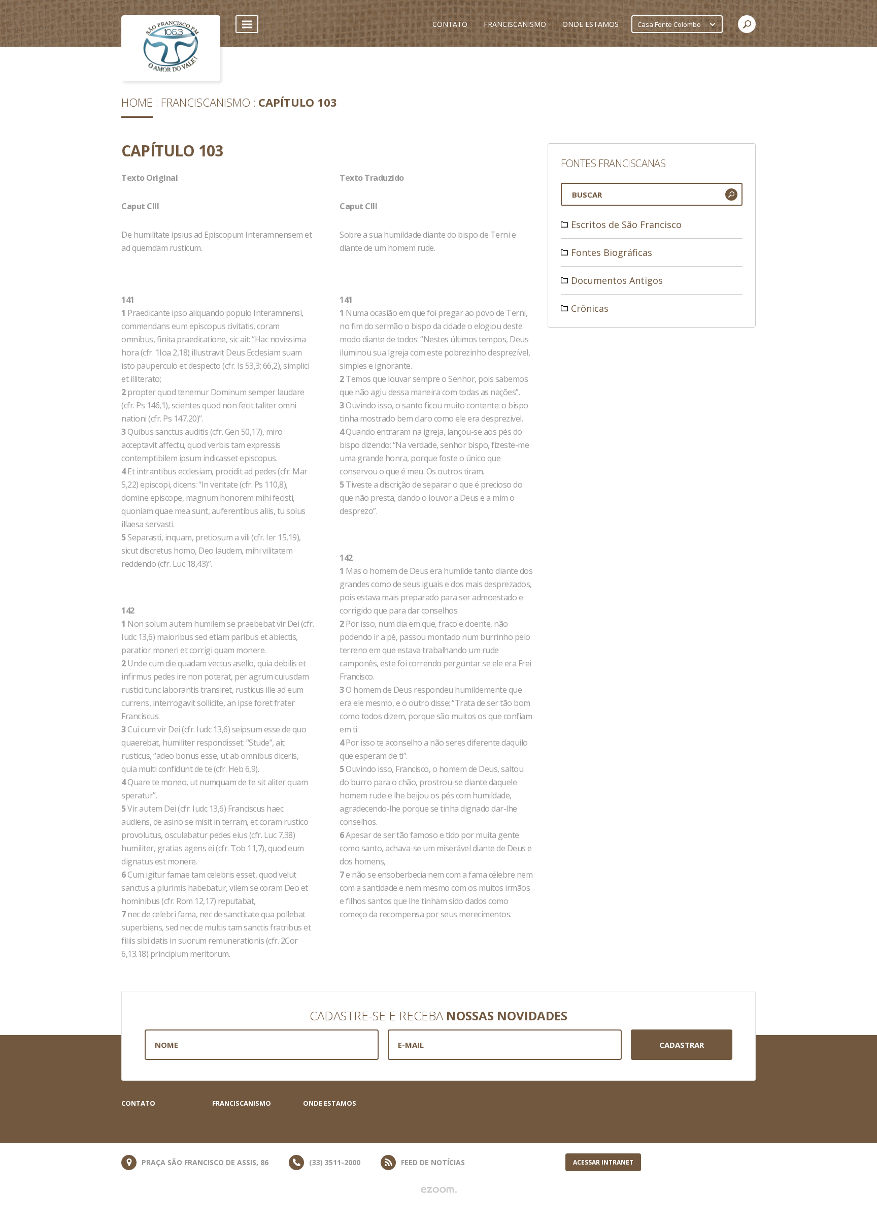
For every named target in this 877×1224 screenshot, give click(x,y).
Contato (138, 1103)
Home (137, 102)
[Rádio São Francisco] (170, 48)
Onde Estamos (329, 1103)
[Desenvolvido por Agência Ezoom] (438, 1190)
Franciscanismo (205, 102)
